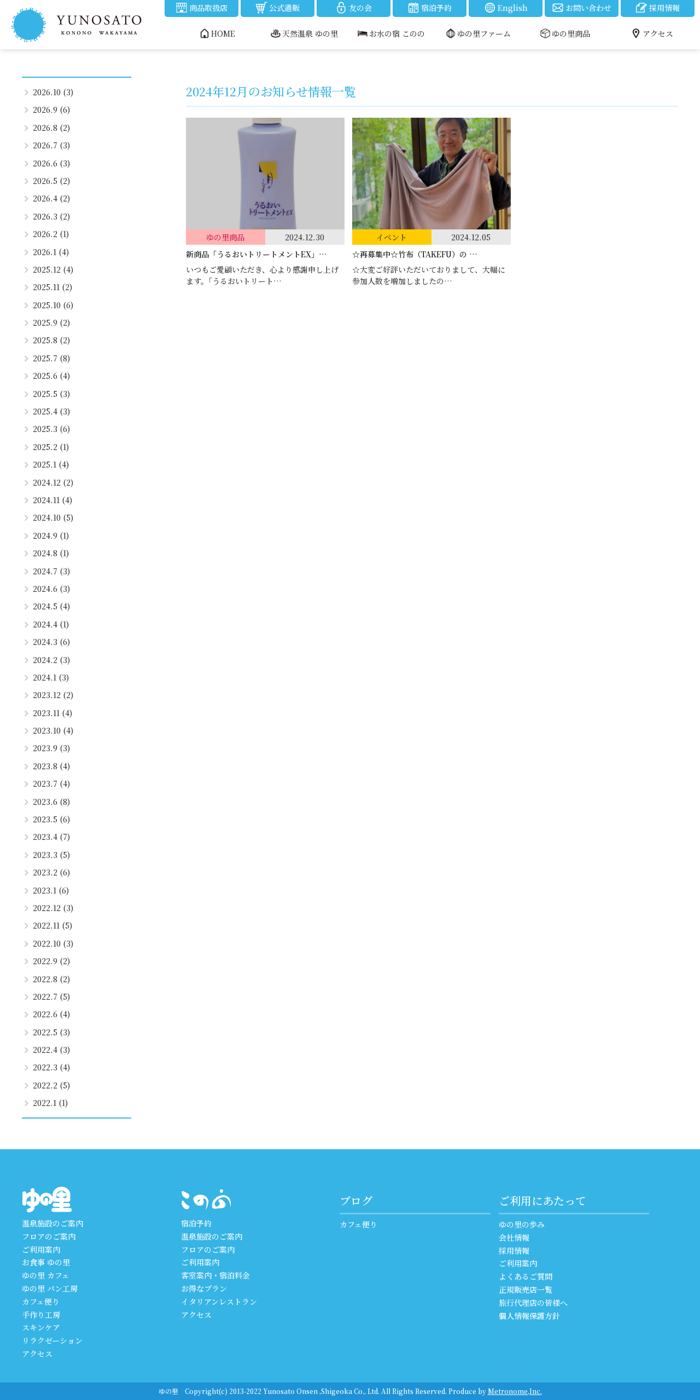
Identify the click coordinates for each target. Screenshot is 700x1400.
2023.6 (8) (51, 801)
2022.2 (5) (51, 1085)
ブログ (356, 1200)
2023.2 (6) (51, 872)
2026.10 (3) (53, 92)
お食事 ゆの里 (46, 1262)
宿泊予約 (436, 7)
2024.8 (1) (51, 553)
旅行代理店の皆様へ (533, 1302)
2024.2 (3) (51, 659)
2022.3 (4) (51, 1067)
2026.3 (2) (51, 216)
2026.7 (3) (51, 145)
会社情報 (514, 1237)
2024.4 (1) (51, 624)
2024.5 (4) (51, 606)
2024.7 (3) (51, 571)
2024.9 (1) (51, 535)
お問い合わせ (588, 7)
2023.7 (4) (51, 783)
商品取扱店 (208, 7)
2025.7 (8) (51, 358)
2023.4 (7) (51, 836)
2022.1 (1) (50, 1102)
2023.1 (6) (51, 890)
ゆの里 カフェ (45, 1275)
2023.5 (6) (51, 819)
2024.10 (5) (53, 517)
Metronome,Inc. (515, 1391)
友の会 (360, 7)
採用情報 (664, 7)
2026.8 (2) (51, 127)
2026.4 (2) (51, 198)
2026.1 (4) (51, 251)
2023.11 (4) (52, 712)
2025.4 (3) (51, 411)
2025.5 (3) (51, 393)
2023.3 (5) (51, 854)
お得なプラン (204, 1288)
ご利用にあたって (542, 1200)
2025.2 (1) (51, 446)
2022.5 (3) (51, 1032)
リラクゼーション (52, 1340)
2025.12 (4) (53, 269)
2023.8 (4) (51, 766)
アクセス (37, 1353)
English (513, 7)
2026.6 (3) (51, 163)
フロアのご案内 (48, 1236)
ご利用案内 (41, 1249)
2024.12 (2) (53, 482)
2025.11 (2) (52, 286)
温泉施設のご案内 (52, 1223)
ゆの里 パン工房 (50, 1288)
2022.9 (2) (51, 960)
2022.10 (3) (53, 943)
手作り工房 (41, 1314)
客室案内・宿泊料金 (215, 1275)
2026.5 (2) (51, 180)
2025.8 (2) (51, 340)
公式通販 (284, 7)
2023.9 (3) (51, 747)
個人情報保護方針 (529, 1315)
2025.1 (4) (51, 464)
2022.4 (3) (51, 1049)
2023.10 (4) (53, 730)
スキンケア (41, 1327)
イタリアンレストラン (219, 1301)
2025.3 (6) (51, 428)
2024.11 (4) (52, 499)
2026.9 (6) (51, 109)
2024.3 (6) (51, 641)
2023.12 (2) (53, 694)
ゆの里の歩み (522, 1224)
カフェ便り (41, 1301)
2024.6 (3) (51, 588)
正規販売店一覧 (525, 1289)
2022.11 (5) (52, 925)
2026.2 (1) (51, 233)
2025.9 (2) (51, 322)
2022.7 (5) (51, 996)
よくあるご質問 (525, 1276)
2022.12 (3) (53, 907)
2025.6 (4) (51, 375)
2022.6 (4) (51, 1014)
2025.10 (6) (53, 304)
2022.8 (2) (51, 978)
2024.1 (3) (51, 677)
